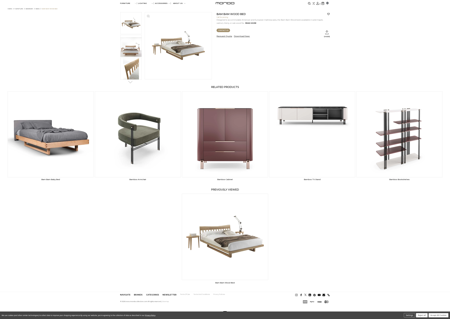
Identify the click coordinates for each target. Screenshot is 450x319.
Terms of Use (185, 294)
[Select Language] (327, 3)
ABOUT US (178, 3)
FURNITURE (125, 3)
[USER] (318, 3)
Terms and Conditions (201, 294)
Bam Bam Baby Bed (50, 179)
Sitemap (165, 301)
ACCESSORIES (161, 3)
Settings (409, 315)
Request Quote (224, 36)
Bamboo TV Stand (312, 179)
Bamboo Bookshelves (399, 179)
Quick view (50, 134)
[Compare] (313, 3)
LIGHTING (142, 3)
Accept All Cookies (438, 315)
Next (130, 82)
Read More (250, 23)
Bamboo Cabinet (225, 179)
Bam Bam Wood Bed (225, 283)
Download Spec (242, 36)
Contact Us (223, 30)
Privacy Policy (150, 315)
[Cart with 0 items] (322, 3)
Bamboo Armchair (137, 179)
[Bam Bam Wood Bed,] (225, 237)
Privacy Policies (219, 294)
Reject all (422, 315)
